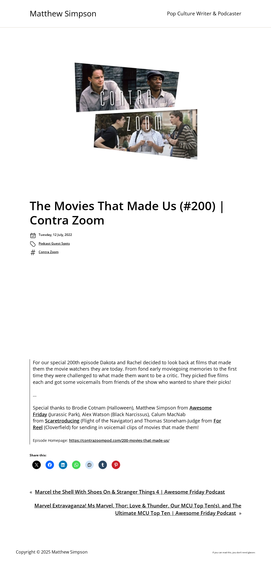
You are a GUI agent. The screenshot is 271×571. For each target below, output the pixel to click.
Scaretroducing (62, 420)
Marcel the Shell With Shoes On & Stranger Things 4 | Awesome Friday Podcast (130, 491)
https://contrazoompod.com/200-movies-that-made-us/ (119, 440)
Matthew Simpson (63, 13)
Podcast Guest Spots (54, 243)
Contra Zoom (48, 252)
